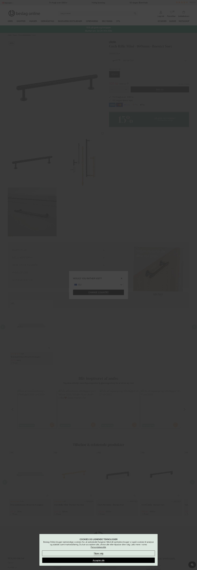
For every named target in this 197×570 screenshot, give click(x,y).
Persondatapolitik (98, 547)
